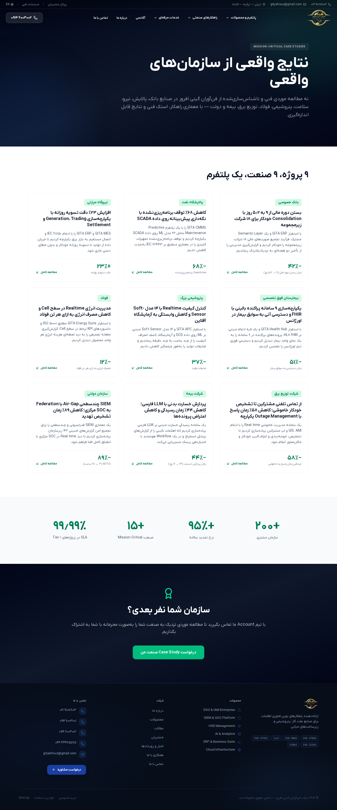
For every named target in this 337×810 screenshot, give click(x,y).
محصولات (157, 720)
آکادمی (140, 18)
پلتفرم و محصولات (243, 18)
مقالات (159, 728)
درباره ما (121, 18)
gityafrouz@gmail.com (286, 4)
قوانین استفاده (44, 798)
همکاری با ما (155, 755)
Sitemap (24, 798)
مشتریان (157, 737)
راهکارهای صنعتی (204, 18)
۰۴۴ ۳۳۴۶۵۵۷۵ (65, 742)
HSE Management (222, 726)
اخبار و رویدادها (153, 746)
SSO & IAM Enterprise (219, 710)
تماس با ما (101, 18)
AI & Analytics (225, 734)
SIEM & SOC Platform (219, 718)
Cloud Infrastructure (220, 750)
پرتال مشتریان (57, 4)
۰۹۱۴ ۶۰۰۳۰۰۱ (68, 721)
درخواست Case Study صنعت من (168, 652)
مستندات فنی (30, 4)
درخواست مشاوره (69, 770)
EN (8, 4)
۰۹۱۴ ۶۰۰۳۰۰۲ (67, 732)
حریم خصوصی (68, 798)
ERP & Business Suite (219, 742)
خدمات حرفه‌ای (169, 18)
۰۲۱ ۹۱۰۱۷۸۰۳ (68, 710)
